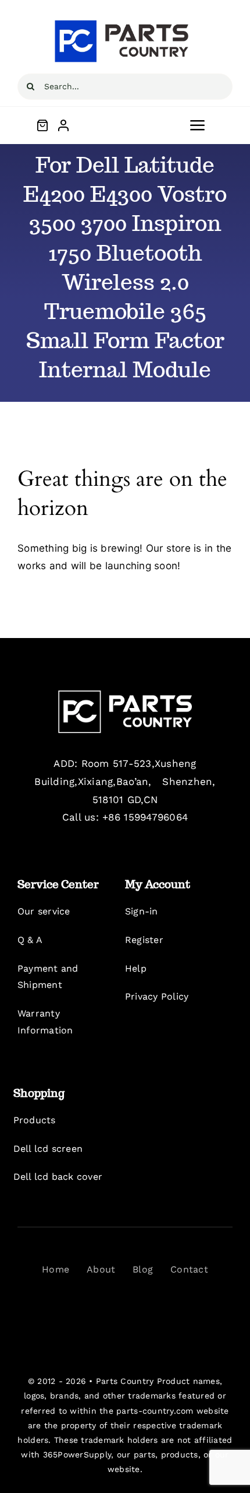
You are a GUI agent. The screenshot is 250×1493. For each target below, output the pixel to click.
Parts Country (124, 1381)
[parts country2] (125, 695)
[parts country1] (125, 22)
